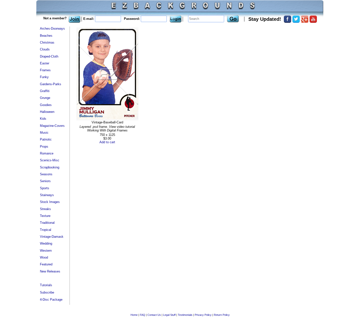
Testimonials (185, 314)
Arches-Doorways (52, 28)
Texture (45, 216)
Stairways (47, 195)
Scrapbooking (49, 167)
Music (44, 132)
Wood (44, 257)
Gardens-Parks (50, 84)
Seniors (45, 181)
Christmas (47, 42)
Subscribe (47, 292)
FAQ (142, 314)
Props (44, 146)
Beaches (46, 35)
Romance (46, 153)
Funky (44, 77)
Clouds (45, 49)
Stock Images (50, 202)
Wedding (46, 243)
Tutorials (46, 285)
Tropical (45, 230)
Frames (45, 70)
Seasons (46, 174)
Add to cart (107, 142)
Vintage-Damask (51, 236)
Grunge (45, 98)
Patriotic (46, 139)
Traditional (47, 222)
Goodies (46, 105)
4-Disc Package (51, 299)
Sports (44, 188)
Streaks (45, 209)
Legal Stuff (169, 314)
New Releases (50, 271)
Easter (44, 63)
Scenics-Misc (49, 160)
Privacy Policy (203, 314)
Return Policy (222, 314)
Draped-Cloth (49, 56)
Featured (46, 264)
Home (134, 314)
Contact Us (154, 314)
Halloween (47, 112)
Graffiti (44, 91)
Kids (43, 118)
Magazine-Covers (52, 126)
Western (46, 250)
